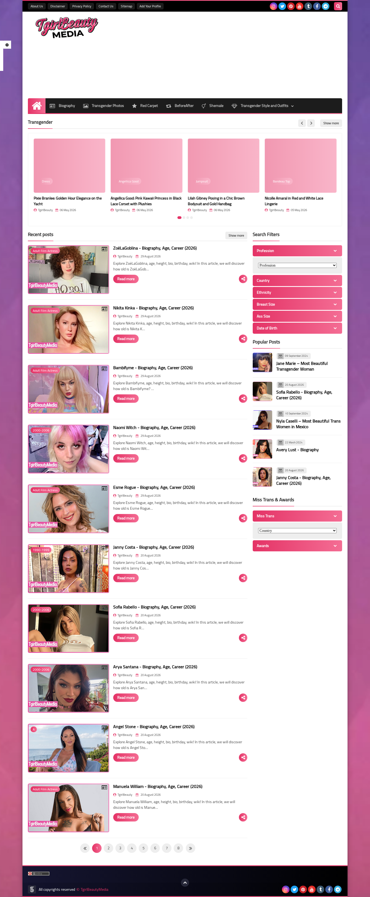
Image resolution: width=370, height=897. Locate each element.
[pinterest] (291, 6)
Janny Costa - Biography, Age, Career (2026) (153, 547)
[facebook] (317, 6)
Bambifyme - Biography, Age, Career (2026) (153, 368)
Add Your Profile (150, 6)
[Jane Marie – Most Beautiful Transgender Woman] (262, 362)
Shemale (216, 105)
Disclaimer (57, 6)
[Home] (37, 105)
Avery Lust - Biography (297, 450)
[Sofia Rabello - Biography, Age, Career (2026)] (262, 391)
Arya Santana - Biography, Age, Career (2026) (155, 667)
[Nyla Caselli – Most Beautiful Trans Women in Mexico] (262, 420)
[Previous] (190, 848)
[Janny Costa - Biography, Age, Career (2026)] (262, 477)
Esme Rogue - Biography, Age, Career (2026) (154, 487)
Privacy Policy (81, 6)
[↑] (185, 883)
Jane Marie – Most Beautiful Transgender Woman (302, 366)
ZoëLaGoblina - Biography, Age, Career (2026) (155, 248)
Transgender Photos (107, 105)
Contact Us (106, 6)
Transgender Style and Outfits (264, 105)
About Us (37, 6)
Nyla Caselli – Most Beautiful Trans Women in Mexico (308, 424)
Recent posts (40, 234)
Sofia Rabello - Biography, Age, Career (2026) (154, 607)
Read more (126, 278)
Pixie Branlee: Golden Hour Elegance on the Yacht (68, 201)
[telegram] (325, 6)
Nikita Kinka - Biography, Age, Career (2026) (153, 308)
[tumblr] (308, 6)
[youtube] (299, 6)
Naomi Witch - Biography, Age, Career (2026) (154, 427)
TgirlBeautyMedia (94, 889)
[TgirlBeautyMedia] (67, 27)
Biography (66, 105)
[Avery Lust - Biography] (262, 449)
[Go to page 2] (184, 217)
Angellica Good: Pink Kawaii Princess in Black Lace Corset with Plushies (146, 201)
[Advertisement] (243, 55)
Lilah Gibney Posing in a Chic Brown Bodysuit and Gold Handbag (216, 201)
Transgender (40, 122)
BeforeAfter (184, 105)
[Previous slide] (302, 123)
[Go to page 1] (179, 217)
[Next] (85, 848)
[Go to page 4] (191, 217)
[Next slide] (311, 123)
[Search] (338, 6)
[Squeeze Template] (32, 889)
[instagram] (273, 6)
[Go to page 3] (187, 217)
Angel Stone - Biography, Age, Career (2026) (153, 726)
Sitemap (126, 6)
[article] (69, 175)
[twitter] (282, 6)
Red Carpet (148, 105)
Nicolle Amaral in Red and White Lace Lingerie (294, 201)
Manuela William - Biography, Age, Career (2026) (157, 786)
